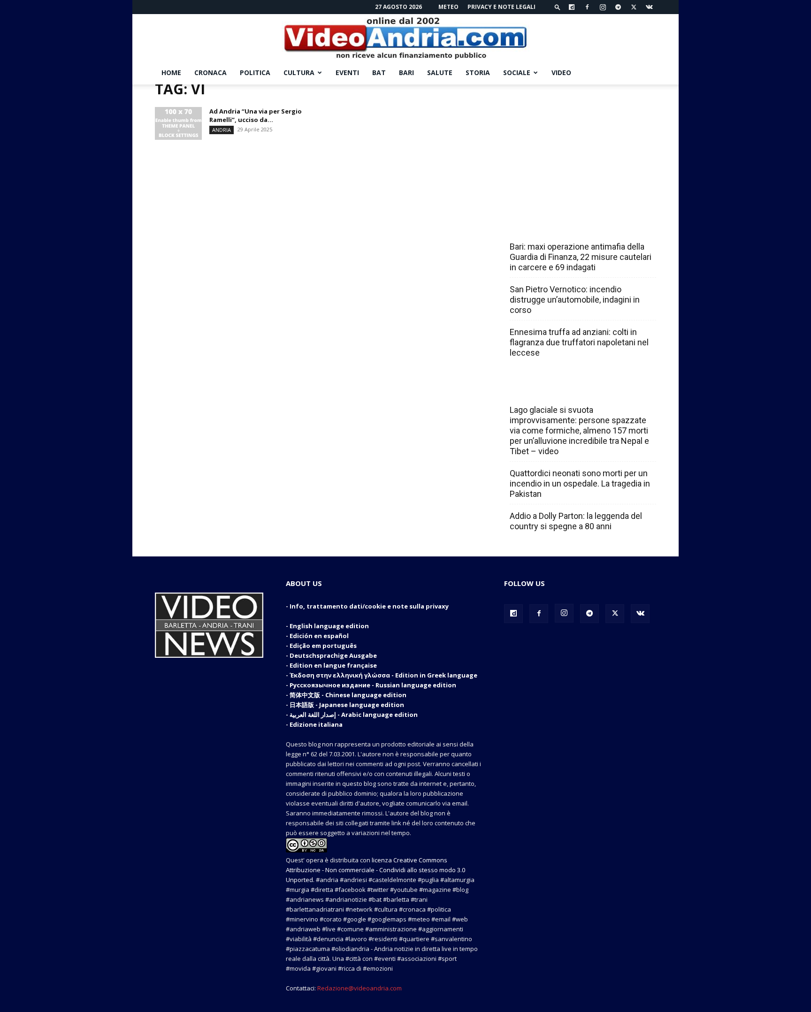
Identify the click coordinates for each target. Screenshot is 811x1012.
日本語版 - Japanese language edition (347, 704)
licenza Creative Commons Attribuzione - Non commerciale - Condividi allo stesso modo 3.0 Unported (375, 870)
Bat (379, 72)
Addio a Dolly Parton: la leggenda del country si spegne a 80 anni (576, 521)
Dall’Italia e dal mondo (555, 389)
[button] (558, 6)
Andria (221, 129)
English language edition (329, 626)
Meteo (448, 7)
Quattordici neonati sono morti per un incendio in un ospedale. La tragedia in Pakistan (580, 483)
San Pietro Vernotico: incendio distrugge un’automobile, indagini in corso (575, 299)
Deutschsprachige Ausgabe (333, 655)
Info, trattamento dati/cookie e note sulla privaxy (369, 606)
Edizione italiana (316, 724)
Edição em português (323, 645)
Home (171, 72)
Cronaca (210, 72)
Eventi (347, 72)
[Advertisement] (580, 143)
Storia (478, 72)
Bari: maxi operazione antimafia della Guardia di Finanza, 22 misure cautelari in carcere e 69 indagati (580, 257)
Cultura (298, 72)
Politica (255, 72)
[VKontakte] (649, 7)
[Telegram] (618, 7)
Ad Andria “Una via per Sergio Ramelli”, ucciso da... (255, 115)
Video (561, 72)
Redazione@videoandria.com (359, 988)
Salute (439, 72)
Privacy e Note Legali (501, 7)
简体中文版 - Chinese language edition (348, 695)
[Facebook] (587, 7)
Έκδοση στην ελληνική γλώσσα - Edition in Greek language (383, 675)
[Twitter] (634, 7)
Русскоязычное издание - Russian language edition (373, 685)
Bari (406, 72)
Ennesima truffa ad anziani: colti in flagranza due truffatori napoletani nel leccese (579, 342)
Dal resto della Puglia (554, 226)
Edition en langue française (333, 665)
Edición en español (319, 636)
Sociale (516, 72)
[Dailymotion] (572, 7)
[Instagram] (603, 7)
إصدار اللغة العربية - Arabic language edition (354, 714)
